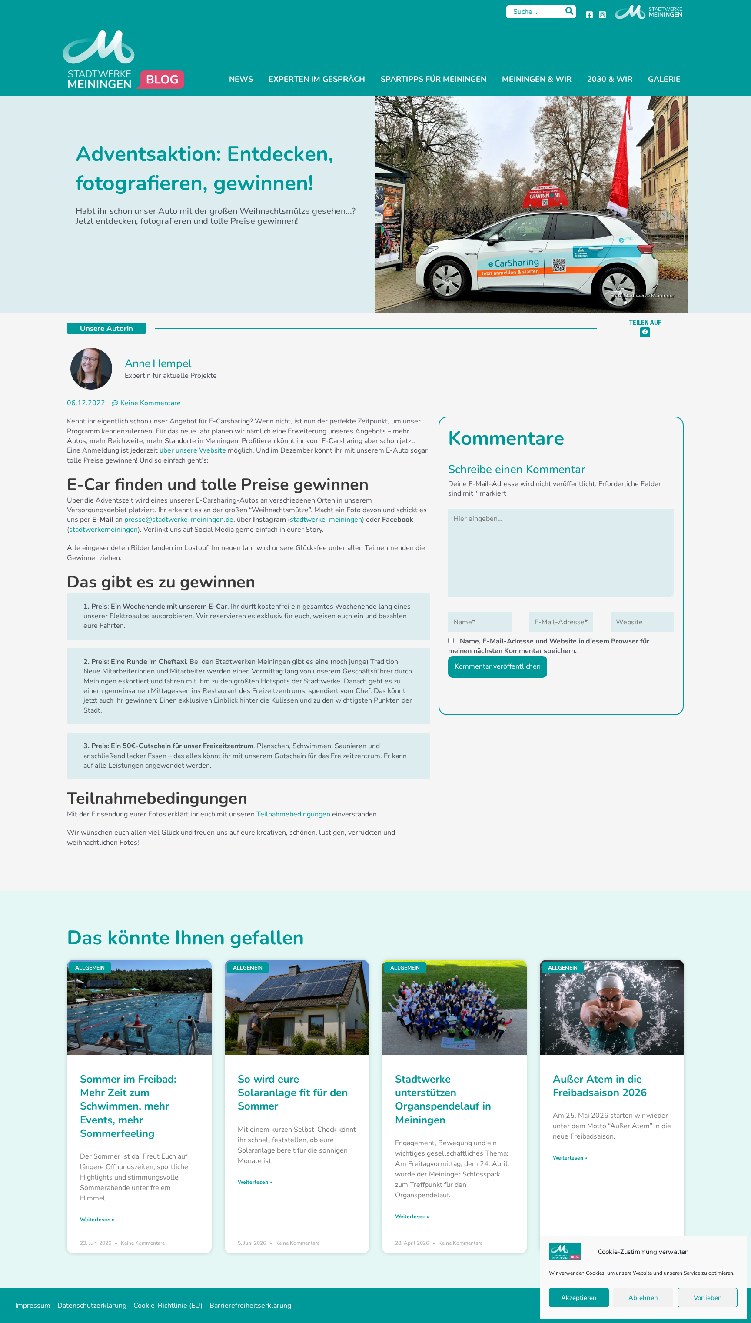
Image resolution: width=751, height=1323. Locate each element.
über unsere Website (193, 450)
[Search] (570, 11)
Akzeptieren (579, 1297)
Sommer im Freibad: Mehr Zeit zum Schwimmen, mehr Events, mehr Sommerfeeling (128, 1106)
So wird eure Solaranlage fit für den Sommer (293, 1092)
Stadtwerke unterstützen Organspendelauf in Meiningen (443, 1099)
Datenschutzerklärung (91, 1305)
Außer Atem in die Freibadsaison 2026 (600, 1086)
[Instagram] (602, 15)
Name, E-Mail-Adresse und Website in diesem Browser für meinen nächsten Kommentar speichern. (548, 646)
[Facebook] (589, 15)
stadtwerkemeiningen (103, 529)
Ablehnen (643, 1297)
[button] (645, 332)
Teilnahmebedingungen (293, 814)
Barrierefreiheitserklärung (250, 1305)
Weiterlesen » (97, 1219)
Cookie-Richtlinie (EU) (168, 1305)
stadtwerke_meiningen (326, 519)
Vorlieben (708, 1297)
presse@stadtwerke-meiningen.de (178, 519)
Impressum (32, 1305)
